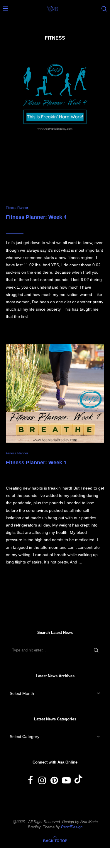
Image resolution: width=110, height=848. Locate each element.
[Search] (104, 8)
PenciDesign (71, 827)
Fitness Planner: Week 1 (36, 463)
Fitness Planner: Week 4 (36, 217)
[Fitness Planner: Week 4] (55, 123)
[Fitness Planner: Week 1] (55, 393)
